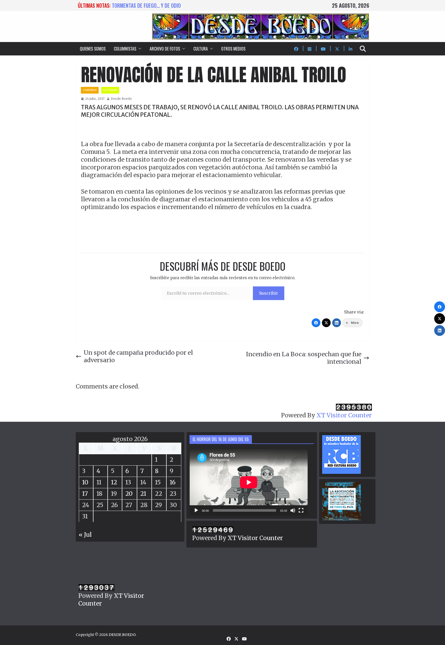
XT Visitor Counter (344, 415)
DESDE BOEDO (122, 634)
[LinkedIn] (336, 322)
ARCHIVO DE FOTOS (165, 49)
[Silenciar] (292, 510)
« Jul (85, 534)
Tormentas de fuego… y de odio (146, 5)
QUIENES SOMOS (93, 49)
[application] (249, 482)
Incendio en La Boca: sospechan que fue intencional (303, 358)
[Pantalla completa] (301, 510)
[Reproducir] (196, 510)
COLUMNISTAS (125, 49)
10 (85, 482)
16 (173, 482)
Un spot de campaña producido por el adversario (138, 356)
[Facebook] (316, 322)
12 (114, 482)
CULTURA (200, 49)
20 (129, 493)
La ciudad (110, 90)
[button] (138, 49)
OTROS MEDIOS (233, 49)
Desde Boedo (121, 99)
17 (85, 493)
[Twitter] (326, 322)
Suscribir (268, 293)
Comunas (90, 90)
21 (143, 493)
